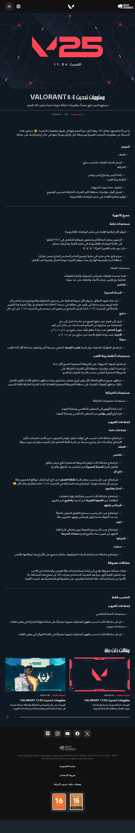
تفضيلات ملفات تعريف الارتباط (67, 784)
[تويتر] (87, 734)
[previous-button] (14, 717)
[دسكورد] (48, 734)
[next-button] (8, 717)
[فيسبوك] (77, 734)
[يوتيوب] (67, 734)
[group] (67, 683)
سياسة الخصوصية (68, 766)
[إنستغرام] (58, 734)
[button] (77, 114)
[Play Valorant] (71, 6)
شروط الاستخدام (67, 775)
